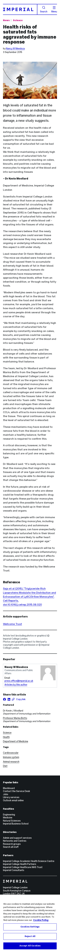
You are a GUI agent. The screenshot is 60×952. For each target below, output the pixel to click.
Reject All (30, 936)
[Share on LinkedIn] (8, 699)
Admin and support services (17, 837)
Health (6, 737)
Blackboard (9, 788)
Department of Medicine (15, 741)
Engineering (9, 814)
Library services (11, 797)
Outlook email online (13, 800)
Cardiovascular (10, 752)
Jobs (5, 794)
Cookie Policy (40, 920)
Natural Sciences (12, 820)
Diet (5, 765)
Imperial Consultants (13, 870)
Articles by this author (15, 684)
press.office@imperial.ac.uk (18, 680)
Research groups (12, 843)
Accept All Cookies (30, 945)
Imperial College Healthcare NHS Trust (22, 867)
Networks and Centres (14, 840)
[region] (30, 923)
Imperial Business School (15, 823)
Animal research (11, 761)
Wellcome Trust (12, 624)
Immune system (11, 757)
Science (18, 20)
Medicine (7, 817)
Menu (54, 11)
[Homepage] (20, 9)
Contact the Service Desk (16, 791)
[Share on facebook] (4, 699)
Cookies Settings (30, 926)
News (6, 20)
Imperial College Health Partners (19, 864)
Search (43, 11)
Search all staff (10, 846)
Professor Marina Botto (15, 718)
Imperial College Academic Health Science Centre (28, 861)
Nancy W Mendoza (15, 48)
